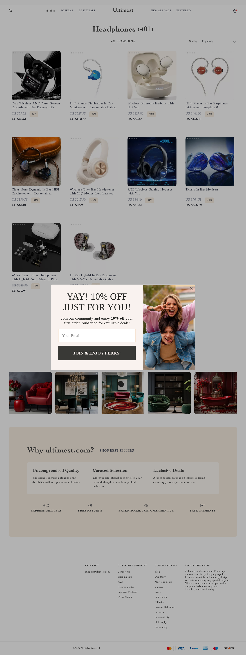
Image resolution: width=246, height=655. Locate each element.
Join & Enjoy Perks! (97, 353)
